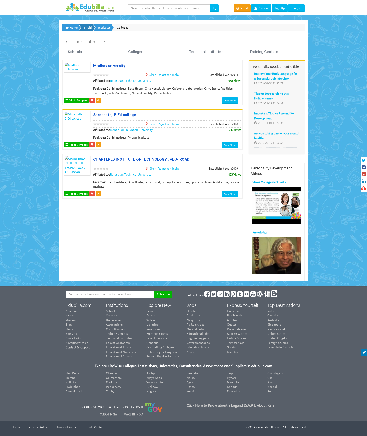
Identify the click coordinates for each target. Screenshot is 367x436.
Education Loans (198, 347)
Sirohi (153, 75)
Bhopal (272, 387)
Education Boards (118, 343)
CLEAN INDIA (108, 414)
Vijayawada (154, 378)
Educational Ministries (121, 352)
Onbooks (152, 343)
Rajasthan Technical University (130, 81)
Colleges (135, 51)
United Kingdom (278, 338)
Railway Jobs (195, 324)
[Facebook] (207, 295)
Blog (69, 324)
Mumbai (71, 378)
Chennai (111, 373)
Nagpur (151, 391)
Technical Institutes (206, 51)
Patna (191, 387)
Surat (271, 391)
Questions (233, 311)
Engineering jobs (198, 338)
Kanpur (232, 387)
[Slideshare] (267, 295)
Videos (150, 320)
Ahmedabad (74, 391)
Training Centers (263, 51)
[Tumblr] (240, 295)
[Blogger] (274, 295)
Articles (232, 320)
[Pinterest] (234, 295)
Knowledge (259, 232)
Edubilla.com (79, 305)
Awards (191, 352)
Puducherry (113, 387)
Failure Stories (236, 338)
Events (150, 315)
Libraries (152, 324)
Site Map (71, 334)
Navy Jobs (193, 320)
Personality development (162, 356)
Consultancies (115, 329)
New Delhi (72, 373)
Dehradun (233, 391)
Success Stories (237, 334)
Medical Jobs (195, 329)
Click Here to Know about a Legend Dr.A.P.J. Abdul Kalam (232, 405)
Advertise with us (77, 343)
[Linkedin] (227, 295)
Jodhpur (151, 373)
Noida (191, 378)
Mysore (231, 378)
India (175, 75)
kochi (190, 391)
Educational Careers (119, 356)
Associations (114, 324)
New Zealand (276, 329)
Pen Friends (234, 315)
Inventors (233, 352)
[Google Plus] (220, 295)
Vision (70, 315)
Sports (231, 347)
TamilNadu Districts (280, 347)
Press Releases (236, 329)
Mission (71, 320)
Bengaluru (193, 373)
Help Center (95, 427)
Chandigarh (275, 373)
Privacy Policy (38, 427)
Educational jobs (198, 334)
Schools (75, 51)
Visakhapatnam (156, 382)
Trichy (110, 391)
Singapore (274, 324)
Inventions (153, 329)
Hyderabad (73, 387)
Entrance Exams (157, 334)
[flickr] (247, 295)
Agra (190, 382)
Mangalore (234, 382)
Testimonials (235, 343)
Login (296, 8)
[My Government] (153, 407)
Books (150, 311)
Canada (272, 315)
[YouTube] (253, 295)
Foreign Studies (277, 343)
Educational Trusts (118, 347)
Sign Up (279, 8)
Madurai (111, 382)
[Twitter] (214, 295)
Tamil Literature (156, 338)
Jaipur (231, 373)
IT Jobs (191, 311)
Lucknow (152, 387)
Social (244, 8)
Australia (273, 320)
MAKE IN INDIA (133, 414)
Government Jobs (198, 343)
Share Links (73, 338)
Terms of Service (67, 427)
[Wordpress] (260, 295)
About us (71, 311)
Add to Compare (78, 100)
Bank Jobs (193, 315)
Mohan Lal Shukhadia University (131, 130)
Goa (270, 378)
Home (16, 427)
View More (230, 100)
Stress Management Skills (269, 182)
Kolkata (71, 382)
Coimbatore (114, 378)
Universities (113, 320)
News (69, 329)
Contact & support (78, 347)
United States (276, 334)
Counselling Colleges (160, 347)
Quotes (231, 324)
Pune (270, 382)
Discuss (263, 8)
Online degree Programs (162, 352)
